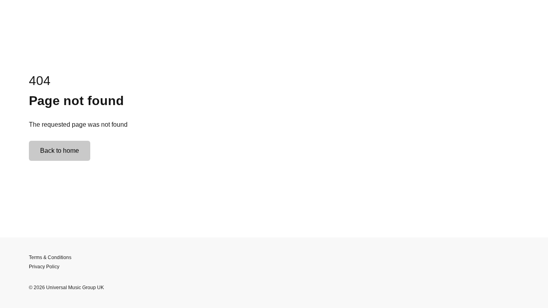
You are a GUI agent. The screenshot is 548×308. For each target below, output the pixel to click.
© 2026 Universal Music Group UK (66, 287)
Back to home (59, 150)
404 (40, 80)
